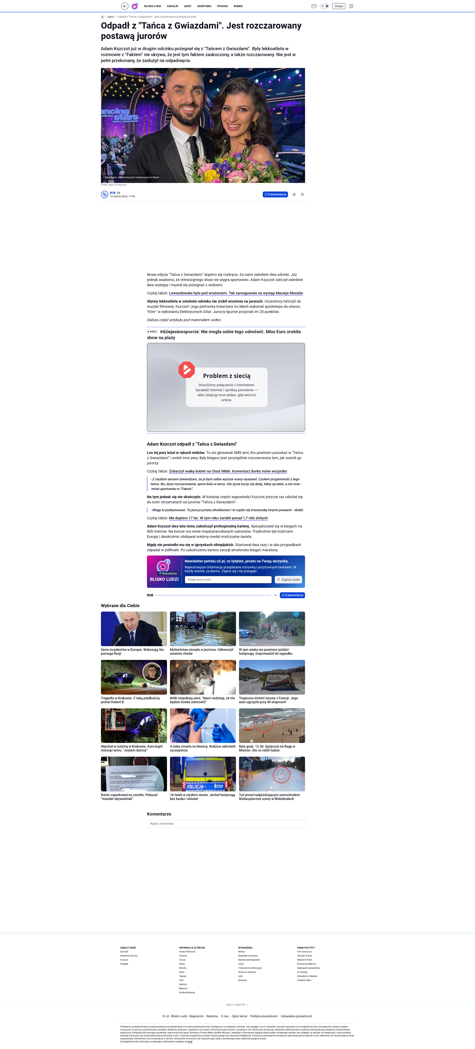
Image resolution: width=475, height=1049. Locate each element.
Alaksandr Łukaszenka (308, 968)
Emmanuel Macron (306, 964)
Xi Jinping (302, 972)
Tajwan (182, 976)
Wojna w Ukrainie (247, 972)
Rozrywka (204, 6)
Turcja (182, 960)
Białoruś (183, 988)
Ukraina (183, 955)
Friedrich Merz (304, 980)
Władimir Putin (304, 960)
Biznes (238, 6)
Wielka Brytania (187, 992)
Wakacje (242, 980)
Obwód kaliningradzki (249, 960)
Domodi (124, 951)
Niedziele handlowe (248, 955)
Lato (240, 976)
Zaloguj (339, 6)
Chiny (241, 964)
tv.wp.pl (124, 960)
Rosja (182, 964)
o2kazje (172, 6)
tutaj (190, 1041)
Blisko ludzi (152, 6)
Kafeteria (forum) (128, 955)
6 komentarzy (277, 194)
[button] (324, 6)
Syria (181, 972)
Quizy (187, 6)
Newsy (241, 951)
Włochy (183, 968)
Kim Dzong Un (304, 951)
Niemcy (183, 984)
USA (181, 980)
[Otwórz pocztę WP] (314, 6)
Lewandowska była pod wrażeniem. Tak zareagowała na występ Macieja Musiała (236, 293)
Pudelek (124, 964)
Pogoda (222, 6)
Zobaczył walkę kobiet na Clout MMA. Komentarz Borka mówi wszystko (228, 471)
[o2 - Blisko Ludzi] (137, 6)
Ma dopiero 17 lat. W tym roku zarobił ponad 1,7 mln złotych (218, 518)
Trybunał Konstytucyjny (250, 968)
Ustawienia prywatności (295, 1016)
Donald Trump (304, 955)
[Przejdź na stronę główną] (125, 9)
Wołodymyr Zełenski (307, 976)
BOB (113, 193)
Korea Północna (187, 951)
